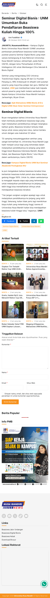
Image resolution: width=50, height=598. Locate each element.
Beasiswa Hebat (8, 536)
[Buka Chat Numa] (44, 583)
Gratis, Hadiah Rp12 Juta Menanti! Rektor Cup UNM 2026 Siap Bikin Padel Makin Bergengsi (12, 296)
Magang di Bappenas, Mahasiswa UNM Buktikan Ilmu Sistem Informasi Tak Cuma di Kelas (37, 325)
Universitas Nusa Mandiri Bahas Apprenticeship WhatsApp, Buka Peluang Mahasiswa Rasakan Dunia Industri (36, 267)
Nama (5, 372)
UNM (12, 88)
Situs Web (31, 383)
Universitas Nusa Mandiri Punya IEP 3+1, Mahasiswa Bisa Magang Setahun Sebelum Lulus (36, 296)
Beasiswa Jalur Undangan (12, 529)
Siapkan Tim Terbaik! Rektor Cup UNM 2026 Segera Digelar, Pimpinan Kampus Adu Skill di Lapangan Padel (12, 267)
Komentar (6, 344)
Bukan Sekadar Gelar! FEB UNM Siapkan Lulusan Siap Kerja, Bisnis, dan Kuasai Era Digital (13, 325)
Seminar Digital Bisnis (10, 226)
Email (5, 383)
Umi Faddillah (14, 37)
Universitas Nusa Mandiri (31, 226)
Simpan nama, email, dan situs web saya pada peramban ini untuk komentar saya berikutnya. (22, 395)
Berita (4, 263)
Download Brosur (9, 540)
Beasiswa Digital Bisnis (11, 533)
